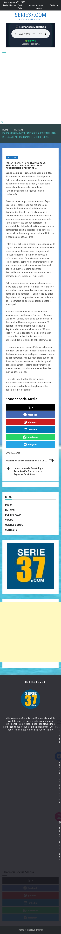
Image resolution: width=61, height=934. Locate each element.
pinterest (32, 422)
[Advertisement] (30, 88)
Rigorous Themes (35, 930)
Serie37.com (30, 15)
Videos (32, 5)
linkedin (32, 429)
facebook (32, 414)
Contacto (54, 5)
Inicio (5, 5)
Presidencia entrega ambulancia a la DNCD (26, 460)
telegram (32, 444)
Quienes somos (14, 524)
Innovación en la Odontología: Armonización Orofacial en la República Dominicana (29, 471)
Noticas (12, 5)
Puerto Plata (13, 514)
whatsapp (33, 437)
